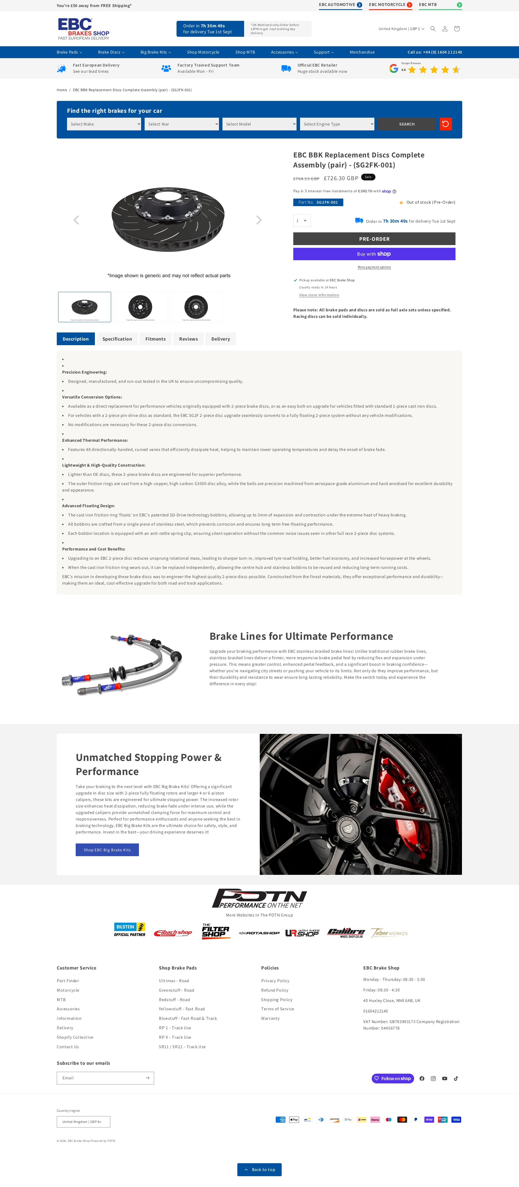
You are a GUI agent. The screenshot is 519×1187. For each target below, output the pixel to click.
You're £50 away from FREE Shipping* (94, 5)
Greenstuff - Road (176, 990)
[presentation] (77, 220)
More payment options (374, 267)
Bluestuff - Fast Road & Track (188, 1018)
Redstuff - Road (174, 1000)
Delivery (65, 1028)
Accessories (68, 1009)
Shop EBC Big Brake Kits (107, 849)
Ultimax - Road (174, 981)
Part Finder (68, 981)
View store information (319, 294)
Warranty (270, 1018)
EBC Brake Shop (79, 1141)
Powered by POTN (103, 1141)
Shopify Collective (75, 1037)
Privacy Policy (275, 981)
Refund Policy (275, 990)
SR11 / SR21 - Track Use (182, 1047)
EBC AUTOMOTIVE (337, 4)
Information (69, 1018)
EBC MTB (428, 4)
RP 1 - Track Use (175, 1028)
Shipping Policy (276, 1000)
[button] (434, 29)
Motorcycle (68, 990)
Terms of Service (277, 1009)
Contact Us (68, 1047)
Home (62, 89)
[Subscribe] (148, 1077)
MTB (61, 1000)
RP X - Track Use (175, 1037)
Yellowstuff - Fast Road (182, 1009)
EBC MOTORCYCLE (387, 4)
